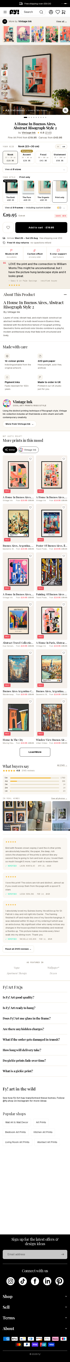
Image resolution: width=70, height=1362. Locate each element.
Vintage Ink (29, 132)
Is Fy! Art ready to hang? (19, 1008)
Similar (12, 450)
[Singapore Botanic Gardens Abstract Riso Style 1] (37, 34)
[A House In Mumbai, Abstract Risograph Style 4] (9, 34)
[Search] (41, 12)
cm (63, 146)
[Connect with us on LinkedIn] (47, 1281)
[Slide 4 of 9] (4, 87)
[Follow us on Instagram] (10, 1281)
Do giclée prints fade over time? (24, 1060)
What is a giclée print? (18, 1071)
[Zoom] (65, 110)
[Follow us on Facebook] (35, 1281)
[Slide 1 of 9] (4, 66)
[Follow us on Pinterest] (59, 1281)
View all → (61, 21)
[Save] (30, 459)
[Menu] (5, 12)
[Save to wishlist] (8, 227)
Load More (35, 752)
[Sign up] (62, 1254)
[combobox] (33, 12)
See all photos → (59, 798)
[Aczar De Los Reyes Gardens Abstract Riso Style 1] (51, 34)
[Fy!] (14, 12)
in (58, 146)
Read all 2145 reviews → (18, 948)
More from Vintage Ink (20, 423)
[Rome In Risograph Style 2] (23, 34)
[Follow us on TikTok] (23, 1281)
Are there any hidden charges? (23, 1029)
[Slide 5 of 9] (4, 93)
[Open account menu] (51, 12)
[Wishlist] (57, 12)
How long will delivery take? (22, 1050)
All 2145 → (62, 765)
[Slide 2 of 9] (4, 73)
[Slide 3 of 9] (4, 80)
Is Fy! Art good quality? (18, 997)
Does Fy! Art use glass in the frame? (27, 1018)
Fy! (39, 1354)
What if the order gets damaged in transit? (31, 1039)
